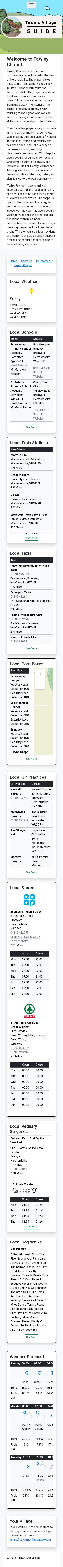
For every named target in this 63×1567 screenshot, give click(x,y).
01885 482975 (19, 932)
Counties (26, 261)
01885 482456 (19, 619)
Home (13, 261)
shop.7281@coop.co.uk (25, 936)
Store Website (19, 941)
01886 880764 (19, 641)
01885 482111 (19, 596)
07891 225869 (19, 574)
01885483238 (42, 368)
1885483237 (41, 410)
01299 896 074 (20, 1047)
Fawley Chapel (23, 265)
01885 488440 (19, 1169)
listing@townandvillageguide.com (30, 1539)
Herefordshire (44, 261)
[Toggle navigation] (31, 4)
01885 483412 (19, 798)
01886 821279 (19, 820)
